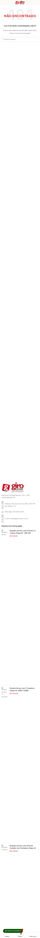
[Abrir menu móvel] (2, 3)
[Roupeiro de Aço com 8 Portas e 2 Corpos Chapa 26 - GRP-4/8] (5, 607)
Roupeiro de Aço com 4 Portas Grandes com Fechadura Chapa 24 (23, 847)
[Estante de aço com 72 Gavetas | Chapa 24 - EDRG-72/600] (5, 764)
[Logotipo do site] (20, 2)
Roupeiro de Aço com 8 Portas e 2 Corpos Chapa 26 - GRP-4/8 (23, 532)
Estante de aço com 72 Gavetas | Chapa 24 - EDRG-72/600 (22, 689)
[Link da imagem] (13, 487)
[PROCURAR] (36, 39)
